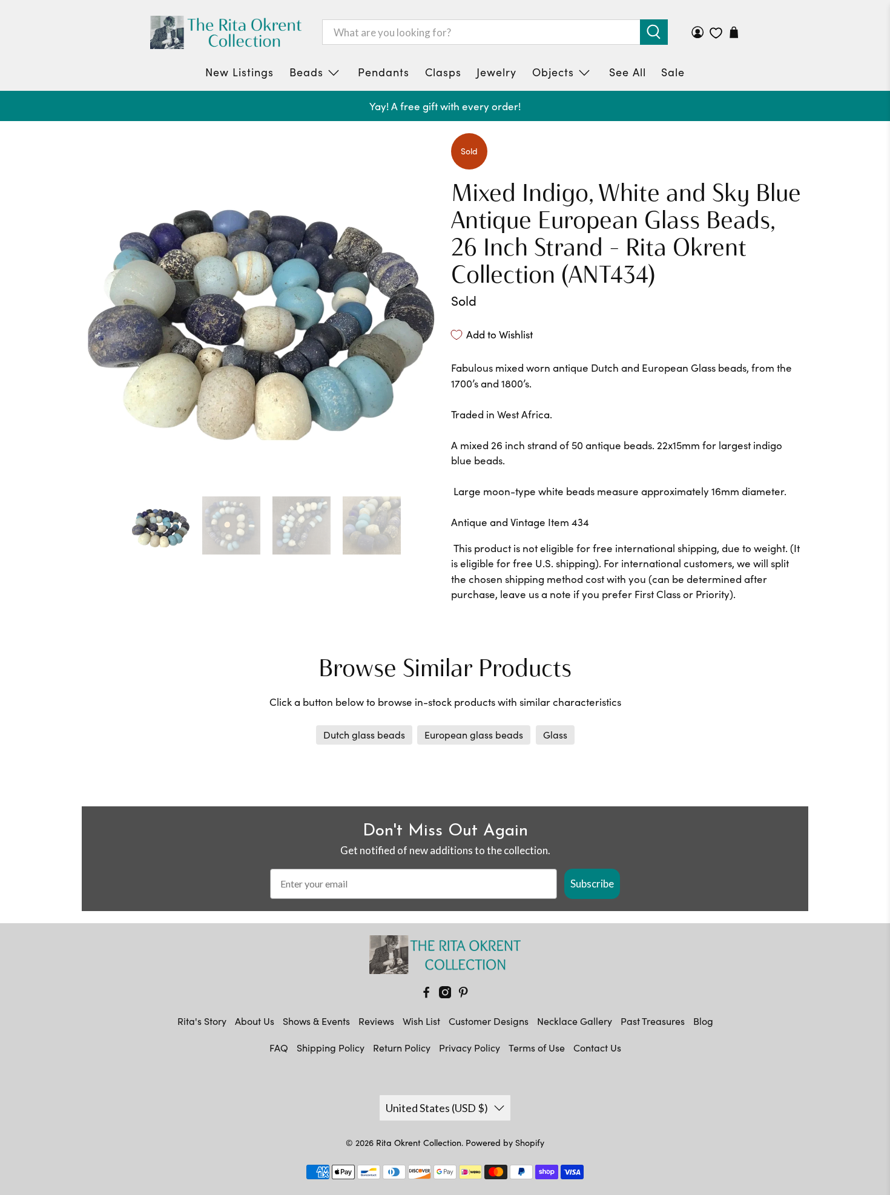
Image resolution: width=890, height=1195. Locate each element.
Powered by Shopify (505, 1142)
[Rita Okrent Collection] (226, 32)
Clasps (443, 72)
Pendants (383, 72)
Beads (306, 72)
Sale (673, 72)
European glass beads (473, 734)
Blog (703, 1021)
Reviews (376, 1021)
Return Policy (401, 1047)
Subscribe (592, 883)
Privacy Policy (469, 1047)
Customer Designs (489, 1021)
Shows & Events (316, 1021)
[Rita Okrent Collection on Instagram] (445, 994)
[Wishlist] (716, 33)
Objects (553, 72)
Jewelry (496, 72)
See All (627, 72)
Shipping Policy (330, 1047)
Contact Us (597, 1047)
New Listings (239, 72)
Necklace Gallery (574, 1021)
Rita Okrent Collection (418, 1142)
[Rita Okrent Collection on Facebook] (426, 994)
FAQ (278, 1047)
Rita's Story (201, 1021)
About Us (254, 1021)
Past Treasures (653, 1021)
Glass (555, 734)
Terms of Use (537, 1047)
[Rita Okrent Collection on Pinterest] (463, 994)
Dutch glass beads (364, 734)
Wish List (421, 1021)
